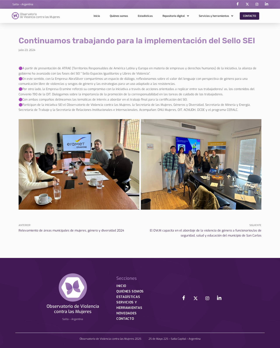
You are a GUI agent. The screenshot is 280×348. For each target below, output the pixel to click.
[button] (175, 16)
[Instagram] (257, 4)
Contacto (249, 16)
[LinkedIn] (266, 4)
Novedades (126, 313)
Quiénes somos (119, 16)
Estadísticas (145, 16)
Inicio (97, 16)
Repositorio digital (174, 16)
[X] (247, 4)
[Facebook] (237, 4)
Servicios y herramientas (214, 16)
